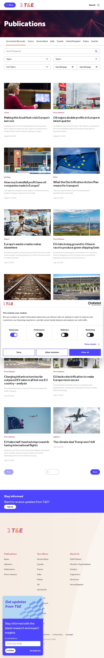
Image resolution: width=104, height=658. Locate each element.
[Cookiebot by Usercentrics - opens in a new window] (90, 304)
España (60, 41)
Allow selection (52, 352)
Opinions (8, 564)
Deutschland (42, 41)
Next (95, 472)
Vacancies (74, 579)
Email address (11, 638)
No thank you (35, 650)
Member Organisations (80, 564)
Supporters (75, 574)
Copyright (69, 634)
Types (9, 59)
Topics (58, 59)
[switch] (39, 335)
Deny (19, 352)
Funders (73, 569)
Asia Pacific (96, 41)
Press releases (10, 574)
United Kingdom (73, 41)
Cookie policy (57, 634)
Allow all (85, 352)
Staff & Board (75, 559)
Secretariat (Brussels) (15, 41)
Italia (52, 41)
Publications (9, 569)
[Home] (27, 5)
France (31, 41)
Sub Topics (11, 67)
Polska (86, 41)
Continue (10, 650)
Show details (90, 344)
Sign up (10, 507)
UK (38, 584)
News (6, 559)
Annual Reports (76, 584)
